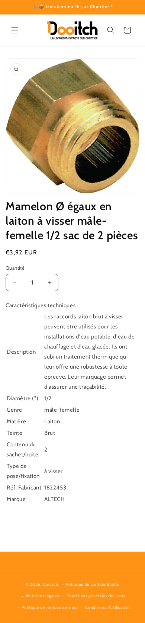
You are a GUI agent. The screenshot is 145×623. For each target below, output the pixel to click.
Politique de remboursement (50, 607)
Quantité (15, 268)
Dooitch (50, 584)
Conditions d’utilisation (107, 607)
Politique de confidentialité (93, 584)
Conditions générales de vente (96, 595)
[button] (15, 30)
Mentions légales (42, 595)
